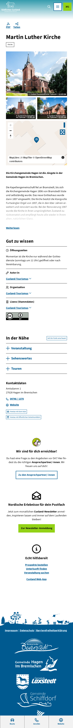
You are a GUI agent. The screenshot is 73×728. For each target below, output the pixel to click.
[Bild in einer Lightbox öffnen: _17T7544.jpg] (36, 73)
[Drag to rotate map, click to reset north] (10, 136)
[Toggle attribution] (63, 157)
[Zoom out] (10, 130)
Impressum (11, 630)
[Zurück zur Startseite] (10, 6)
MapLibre (14, 157)
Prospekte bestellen (36, 565)
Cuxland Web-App (36, 579)
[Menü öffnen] (58, 7)
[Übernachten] (67, 7)
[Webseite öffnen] (36, 646)
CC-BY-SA (62, 94)
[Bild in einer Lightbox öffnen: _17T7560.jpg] (21, 108)
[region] (36, 143)
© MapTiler (26, 157)
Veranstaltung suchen (36, 573)
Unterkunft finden (36, 569)
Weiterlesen (12, 228)
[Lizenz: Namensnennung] (17, 319)
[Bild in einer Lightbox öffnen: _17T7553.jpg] (52, 108)
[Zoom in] (10, 125)
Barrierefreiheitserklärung (51, 630)
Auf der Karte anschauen (57, 338)
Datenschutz (27, 630)
